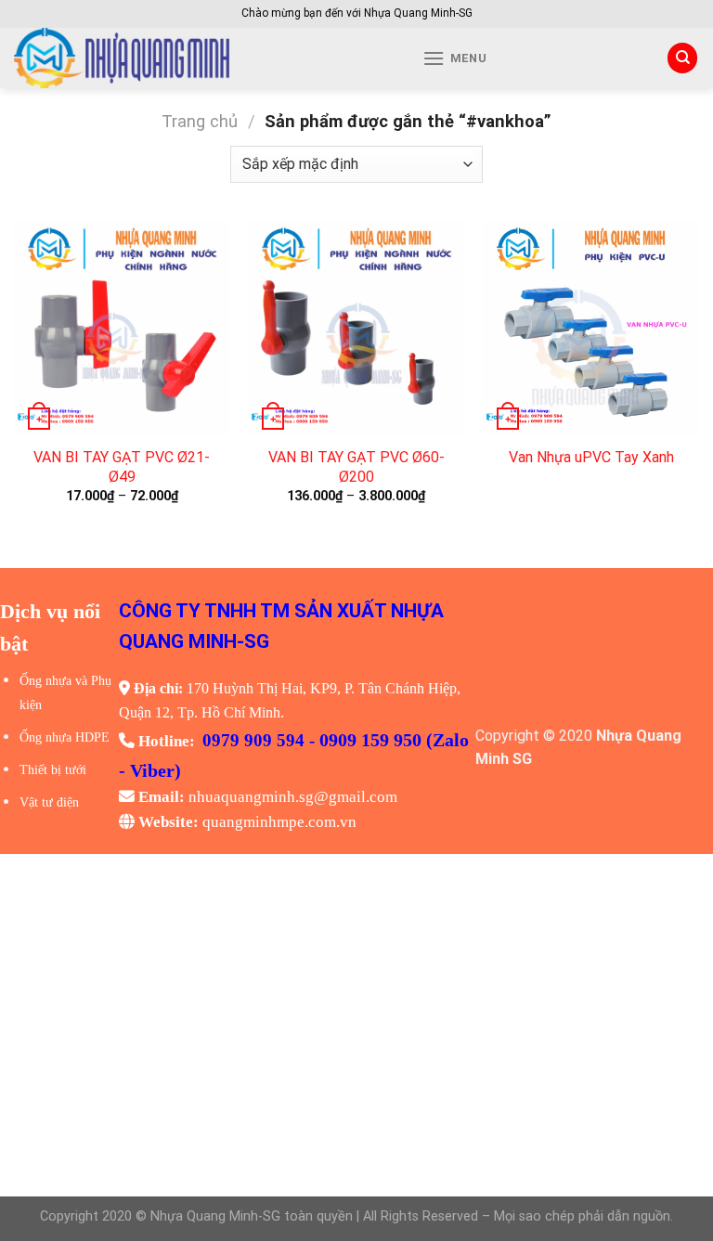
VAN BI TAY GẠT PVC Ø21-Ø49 (121, 466)
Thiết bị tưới (52, 770)
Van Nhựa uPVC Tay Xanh (591, 457)
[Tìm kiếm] (682, 58)
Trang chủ (200, 121)
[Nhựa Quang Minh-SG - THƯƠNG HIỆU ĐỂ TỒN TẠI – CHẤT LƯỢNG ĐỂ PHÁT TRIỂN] (186, 58)
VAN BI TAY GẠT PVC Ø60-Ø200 (356, 466)
